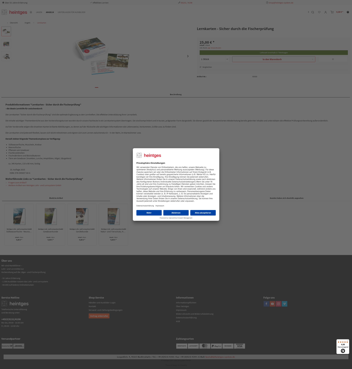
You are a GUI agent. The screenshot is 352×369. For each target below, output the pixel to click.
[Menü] (347, 341)
